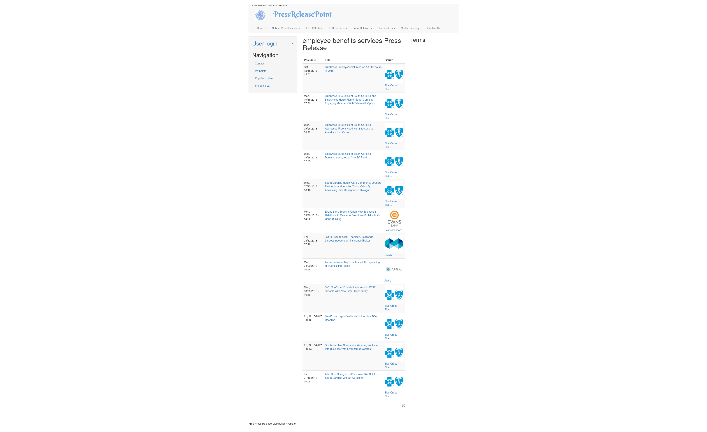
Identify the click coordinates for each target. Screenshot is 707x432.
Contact (259, 63)
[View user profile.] (394, 74)
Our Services (385, 28)
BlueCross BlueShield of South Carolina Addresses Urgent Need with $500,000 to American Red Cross (349, 128)
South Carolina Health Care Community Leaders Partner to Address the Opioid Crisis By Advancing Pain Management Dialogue (353, 186)
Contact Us (434, 28)
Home (261, 28)
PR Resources (336, 28)
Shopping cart (263, 85)
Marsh (388, 255)
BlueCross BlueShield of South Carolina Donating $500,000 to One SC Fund (348, 155)
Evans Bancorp (393, 230)
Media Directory (410, 28)
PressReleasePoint (302, 15)
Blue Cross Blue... (390, 87)
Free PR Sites (314, 28)
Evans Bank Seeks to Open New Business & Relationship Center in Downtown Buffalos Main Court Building (352, 215)
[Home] (264, 14)
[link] (272, 43)
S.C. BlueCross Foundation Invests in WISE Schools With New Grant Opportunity (350, 289)
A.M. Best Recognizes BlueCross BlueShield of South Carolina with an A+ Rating (352, 375)
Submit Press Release (285, 28)
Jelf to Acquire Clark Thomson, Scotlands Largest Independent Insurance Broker (349, 238)
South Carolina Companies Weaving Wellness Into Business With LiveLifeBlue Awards (351, 347)
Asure (387, 280)
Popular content (264, 78)
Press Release (361, 28)
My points (260, 71)
